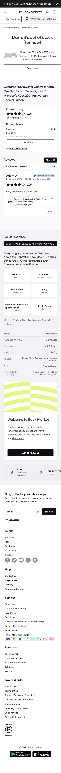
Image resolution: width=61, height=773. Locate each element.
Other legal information (16, 708)
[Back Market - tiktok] (14, 560)
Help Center (11, 580)
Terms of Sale (11, 690)
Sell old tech (11, 617)
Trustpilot (9, 554)
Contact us (10, 575)
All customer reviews (15, 662)
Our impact (10, 546)
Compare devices (14, 658)
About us (9, 537)
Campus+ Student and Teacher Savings (24, 621)
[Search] (27, 18)
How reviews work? (18, 148)
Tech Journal (11, 653)
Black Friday (11, 671)
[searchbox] (43, 19)
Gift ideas (10, 667)
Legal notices (11, 712)
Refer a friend (11, 604)
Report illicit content (15, 717)
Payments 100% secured (17, 634)
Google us (18, 438)
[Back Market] (30, 12)
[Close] (57, 4)
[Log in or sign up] (47, 12)
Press (7, 541)
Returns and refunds (15, 589)
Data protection (12, 704)
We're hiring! (11, 550)
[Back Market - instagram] (7, 560)
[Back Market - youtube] (21, 560)
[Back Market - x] (35, 560)
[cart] (54, 12)
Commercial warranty (15, 608)
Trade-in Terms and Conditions (20, 695)
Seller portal (11, 630)
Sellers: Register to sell (16, 626)
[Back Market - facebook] (28, 560)
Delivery (9, 584)
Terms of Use (11, 686)
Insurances (10, 612)
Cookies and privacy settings (19, 699)
